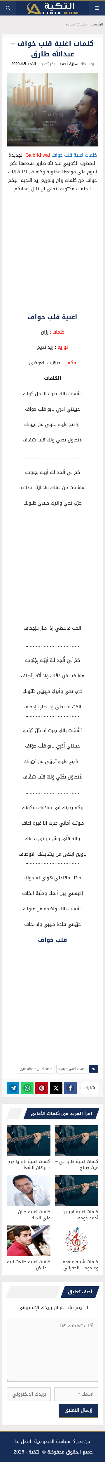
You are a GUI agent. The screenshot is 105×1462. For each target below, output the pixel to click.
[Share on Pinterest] (41, 1088)
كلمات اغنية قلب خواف (74, 155)
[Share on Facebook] (70, 1088)
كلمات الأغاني (75, 24)
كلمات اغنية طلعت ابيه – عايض (28, 1265)
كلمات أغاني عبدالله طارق (36, 1069)
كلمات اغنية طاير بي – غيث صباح (76, 1164)
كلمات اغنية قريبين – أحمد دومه (78, 1215)
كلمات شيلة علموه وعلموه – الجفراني (80, 1265)
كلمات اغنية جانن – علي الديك (32, 1215)
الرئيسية (96, 24)
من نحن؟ (81, 1441)
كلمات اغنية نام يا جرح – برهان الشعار (29, 1164)
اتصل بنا (23, 1441)
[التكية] (52, 8)
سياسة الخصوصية (52, 1441)
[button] (8, 8)
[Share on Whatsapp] (27, 1088)
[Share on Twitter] (56, 1088)
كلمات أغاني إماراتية (72, 1069)
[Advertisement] (52, 252)
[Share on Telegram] (13, 1088)
